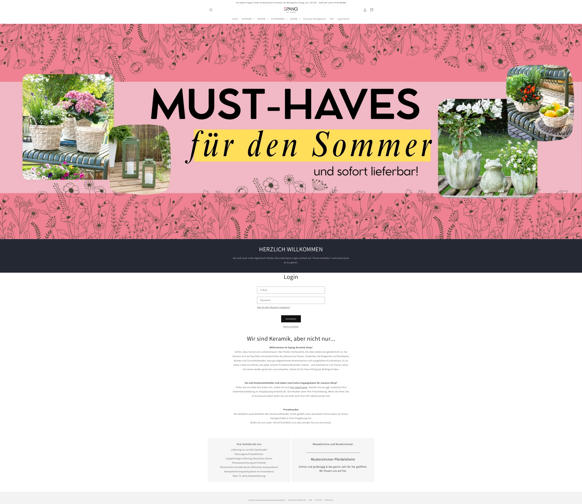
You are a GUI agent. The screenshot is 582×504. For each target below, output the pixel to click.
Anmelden (291, 318)
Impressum (329, 500)
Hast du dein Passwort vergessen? (273, 307)
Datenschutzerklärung (297, 500)
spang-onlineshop (262, 500)
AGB (310, 500)
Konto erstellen (291, 326)
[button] (211, 10)
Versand (318, 500)
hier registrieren (299, 387)
